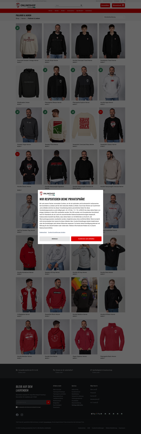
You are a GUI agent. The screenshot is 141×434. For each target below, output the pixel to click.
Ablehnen (55, 238)
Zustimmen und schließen (86, 238)
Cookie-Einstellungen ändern (56, 232)
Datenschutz (43, 232)
